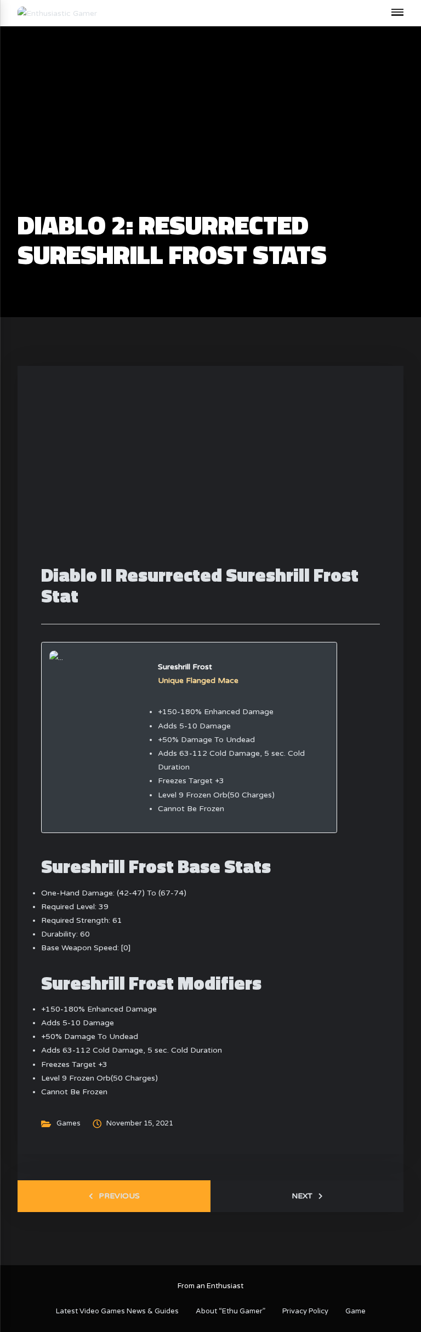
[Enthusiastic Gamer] (57, 13)
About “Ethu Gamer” (230, 1311)
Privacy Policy (305, 1311)
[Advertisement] (210, 129)
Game (355, 1311)
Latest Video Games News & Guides (117, 1311)
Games (68, 1123)
